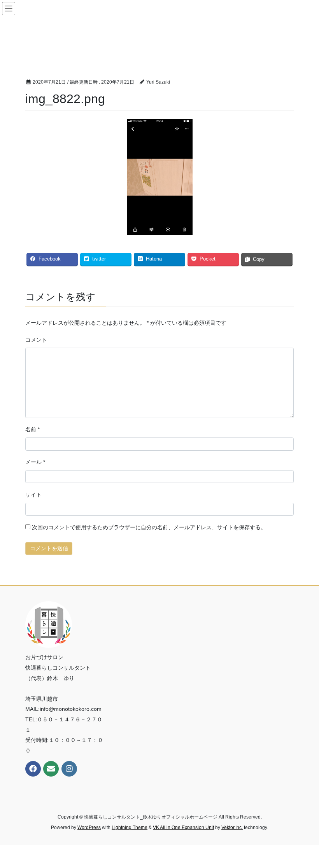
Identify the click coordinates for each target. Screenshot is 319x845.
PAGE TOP (304, 813)
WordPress (89, 827)
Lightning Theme (129, 827)
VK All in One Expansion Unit (183, 827)
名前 (32, 429)
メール (35, 462)
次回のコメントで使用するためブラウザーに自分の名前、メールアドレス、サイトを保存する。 (149, 527)
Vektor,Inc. (232, 827)
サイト (33, 495)
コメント (36, 340)
